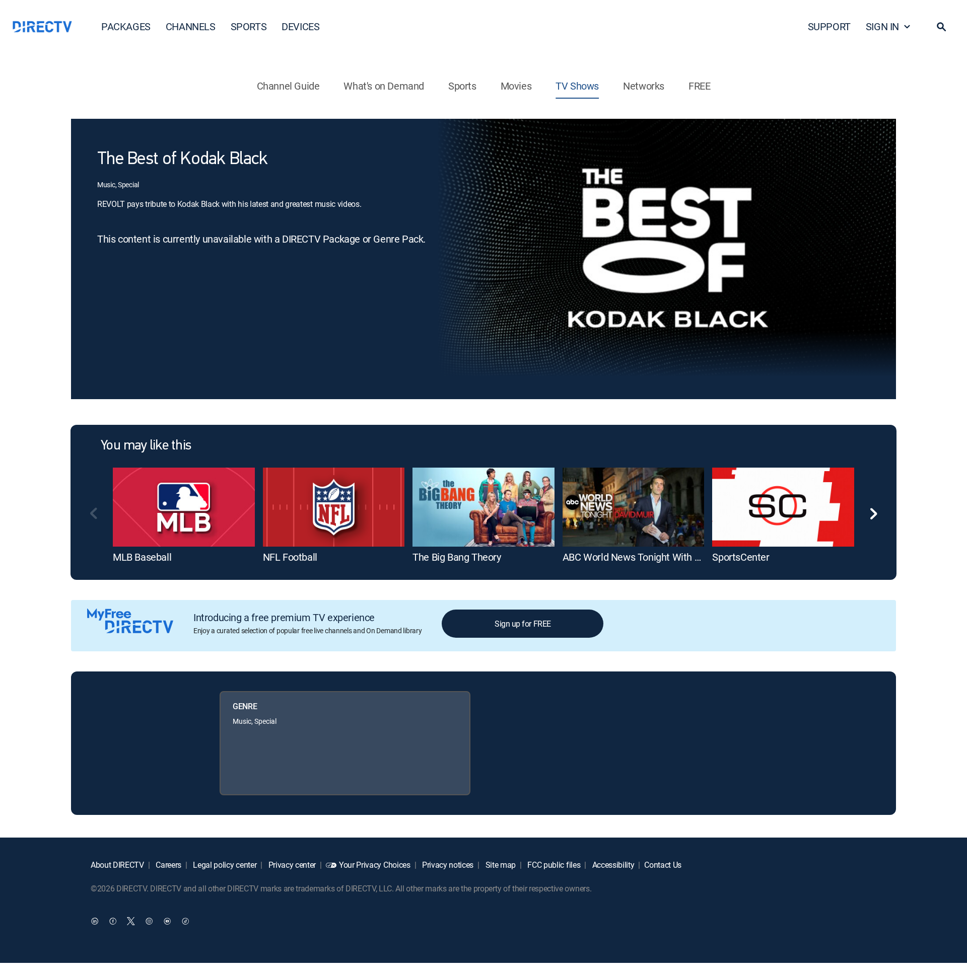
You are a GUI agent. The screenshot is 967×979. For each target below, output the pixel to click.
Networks (643, 86)
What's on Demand (383, 86)
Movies (516, 86)
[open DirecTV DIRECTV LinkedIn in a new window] (95, 921)
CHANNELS (191, 26)
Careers (167, 864)
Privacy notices (446, 864)
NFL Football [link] (290, 557)
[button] (941, 27)
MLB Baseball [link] (142, 557)
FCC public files (553, 864)
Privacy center (291, 864)
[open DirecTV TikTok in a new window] (185, 921)
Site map (500, 864)
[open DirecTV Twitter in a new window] (131, 921)
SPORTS (249, 26)
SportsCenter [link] (740, 557)
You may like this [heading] (146, 446)
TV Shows (577, 86)
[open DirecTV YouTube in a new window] (167, 921)
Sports (462, 86)
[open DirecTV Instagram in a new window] (149, 921)
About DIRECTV (117, 864)
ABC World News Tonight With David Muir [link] (651, 557)
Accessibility (612, 864)
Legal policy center (224, 864)
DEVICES (300, 26)
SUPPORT (829, 26)
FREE (699, 86)
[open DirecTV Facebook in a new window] (113, 921)
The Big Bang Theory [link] (456, 557)
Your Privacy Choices (374, 864)
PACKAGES (126, 26)
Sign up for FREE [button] (522, 623)
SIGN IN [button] (882, 26)
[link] (184, 507)
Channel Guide (288, 86)
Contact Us (662, 864)
